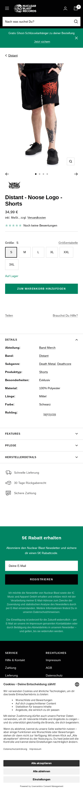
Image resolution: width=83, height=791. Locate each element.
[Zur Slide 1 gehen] (35, 174)
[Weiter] (76, 174)
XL (52, 252)
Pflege (10, 445)
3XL (11, 264)
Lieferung (11, 675)
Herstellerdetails (20, 457)
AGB (49, 667)
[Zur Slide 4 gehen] (47, 174)
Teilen (9, 315)
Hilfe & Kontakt (15, 660)
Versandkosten (36, 217)
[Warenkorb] (76, 8)
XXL (66, 252)
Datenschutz (54, 675)
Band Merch (47, 347)
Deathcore (64, 364)
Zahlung (10, 667)
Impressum (53, 660)
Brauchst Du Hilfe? (65, 315)
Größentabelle (68, 242)
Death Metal (47, 364)
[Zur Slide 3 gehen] (43, 174)
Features (12, 433)
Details (11, 339)
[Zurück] (7, 174)
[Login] (65, 8)
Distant (13, 55)
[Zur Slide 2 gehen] (39, 174)
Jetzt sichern (42, 41)
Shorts (43, 372)
